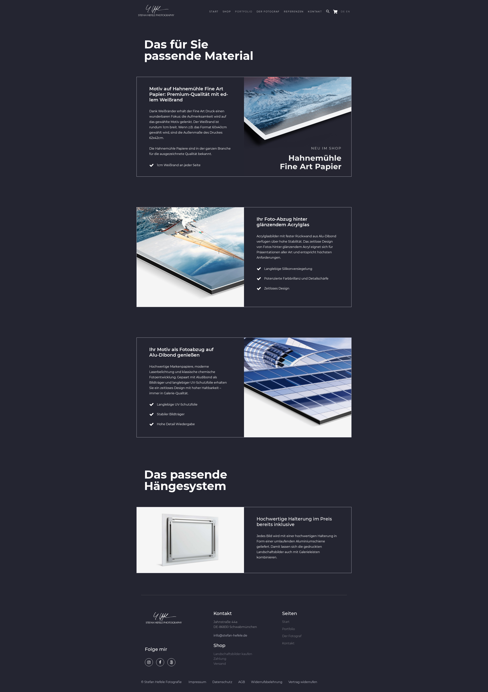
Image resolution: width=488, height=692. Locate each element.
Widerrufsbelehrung (266, 682)
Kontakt (288, 643)
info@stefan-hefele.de (230, 635)
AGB (241, 682)
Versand (220, 664)
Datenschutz (222, 682)
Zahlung (220, 659)
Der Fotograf (291, 636)
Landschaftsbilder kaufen (233, 654)
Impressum (197, 682)
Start (286, 622)
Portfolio (288, 629)
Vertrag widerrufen (302, 682)
